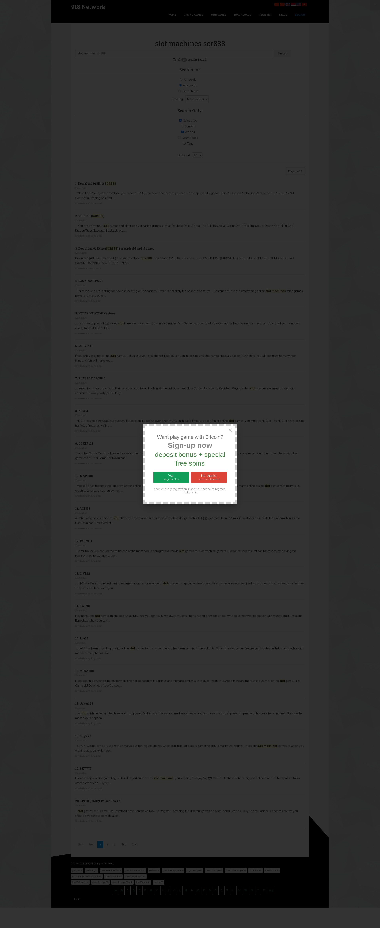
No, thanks (209, 477)
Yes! (171, 477)
